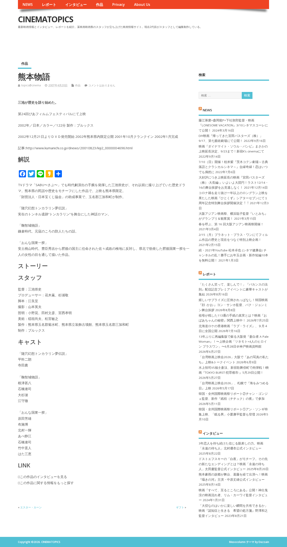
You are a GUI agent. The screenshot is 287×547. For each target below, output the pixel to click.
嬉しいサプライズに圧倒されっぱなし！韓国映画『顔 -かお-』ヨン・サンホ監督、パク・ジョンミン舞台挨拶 (233, 305)
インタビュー (76, 4)
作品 (99, 4)
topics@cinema (31, 85)
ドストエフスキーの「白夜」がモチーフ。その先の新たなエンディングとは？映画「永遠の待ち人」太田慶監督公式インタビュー (233, 464)
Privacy (118, 4)
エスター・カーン (31, 507)
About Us (142, 4)
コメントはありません (101, 85)
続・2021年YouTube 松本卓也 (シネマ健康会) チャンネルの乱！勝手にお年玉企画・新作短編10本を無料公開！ (233, 255)
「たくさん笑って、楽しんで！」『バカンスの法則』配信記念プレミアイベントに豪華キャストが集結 (233, 289)
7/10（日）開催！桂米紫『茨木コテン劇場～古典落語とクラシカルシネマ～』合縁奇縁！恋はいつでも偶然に (233, 167)
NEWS (27, 4)
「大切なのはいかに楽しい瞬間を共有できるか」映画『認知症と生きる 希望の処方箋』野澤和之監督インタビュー (233, 511)
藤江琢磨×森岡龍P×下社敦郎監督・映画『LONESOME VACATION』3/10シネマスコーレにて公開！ (233, 125)
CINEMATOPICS (45, 19)
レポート (49, 4)
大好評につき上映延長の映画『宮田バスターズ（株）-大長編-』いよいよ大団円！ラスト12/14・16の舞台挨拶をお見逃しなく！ (233, 182)
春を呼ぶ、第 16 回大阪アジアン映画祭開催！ (231, 224)
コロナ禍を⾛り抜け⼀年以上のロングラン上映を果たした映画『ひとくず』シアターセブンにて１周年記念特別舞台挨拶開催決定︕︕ (233, 198)
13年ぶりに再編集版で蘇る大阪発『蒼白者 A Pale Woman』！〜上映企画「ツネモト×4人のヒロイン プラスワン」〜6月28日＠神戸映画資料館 (234, 342)
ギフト (180, 507)
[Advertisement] (183, 42)
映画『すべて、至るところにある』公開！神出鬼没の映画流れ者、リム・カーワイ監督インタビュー (233, 495)
